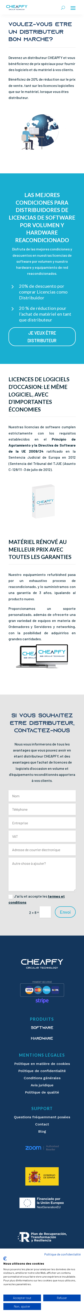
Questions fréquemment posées (42, 1117)
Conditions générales (42, 1078)
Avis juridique (42, 1085)
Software (42, 1028)
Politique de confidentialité (42, 1071)
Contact (42, 1124)
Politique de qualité (42, 1092)
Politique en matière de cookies (42, 1064)
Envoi (65, 912)
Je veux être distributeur (42, 336)
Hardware (42, 1039)
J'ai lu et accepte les (37, 899)
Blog (42, 1131)
